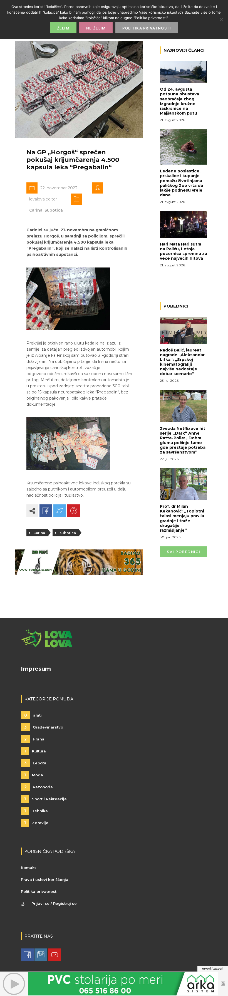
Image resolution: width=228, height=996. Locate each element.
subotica (68, 533)
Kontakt (28, 867)
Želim (63, 28)
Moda (33, 774)
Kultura (35, 751)
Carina (36, 210)
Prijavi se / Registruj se (54, 903)
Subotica (53, 210)
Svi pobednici (183, 551)
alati (33, 715)
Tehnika (36, 810)
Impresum (36, 668)
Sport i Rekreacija (45, 798)
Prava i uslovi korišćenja (44, 879)
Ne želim (96, 28)
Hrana (34, 739)
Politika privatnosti (39, 891)
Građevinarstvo (43, 727)
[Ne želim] (221, 19)
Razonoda (38, 786)
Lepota (35, 762)
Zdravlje (36, 822)
